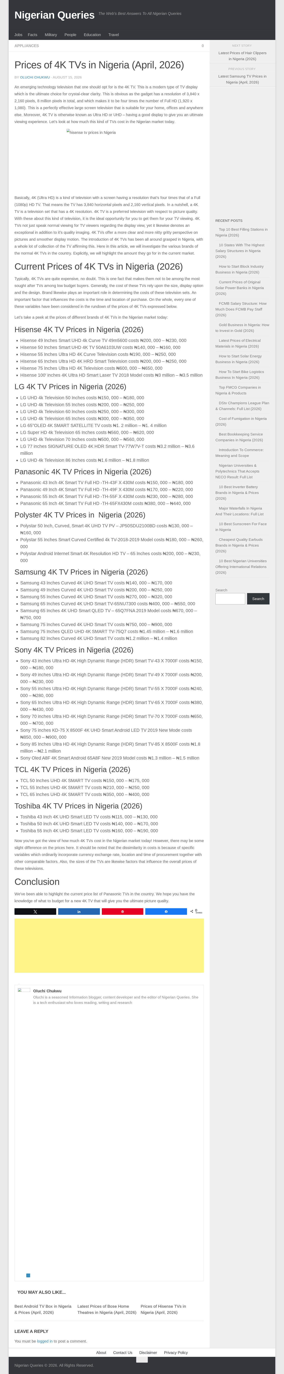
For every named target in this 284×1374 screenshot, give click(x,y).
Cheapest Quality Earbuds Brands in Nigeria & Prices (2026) (239, 545)
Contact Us (122, 1352)
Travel (113, 35)
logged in (45, 1341)
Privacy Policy (176, 1352)
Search (221, 590)
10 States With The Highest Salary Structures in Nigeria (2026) (239, 251)
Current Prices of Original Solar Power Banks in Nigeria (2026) (239, 288)
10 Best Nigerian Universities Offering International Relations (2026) (241, 567)
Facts (32, 35)
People (70, 35)
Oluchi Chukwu (35, 77)
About (101, 1352)
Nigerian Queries (54, 15)
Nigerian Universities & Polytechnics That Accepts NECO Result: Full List (237, 471)
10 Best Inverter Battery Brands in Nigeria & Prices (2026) (237, 492)
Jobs (18, 35)
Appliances (26, 46)
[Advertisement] (109, 946)
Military (51, 35)
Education (92, 35)
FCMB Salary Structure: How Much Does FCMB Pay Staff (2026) (241, 309)
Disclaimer (148, 1352)
